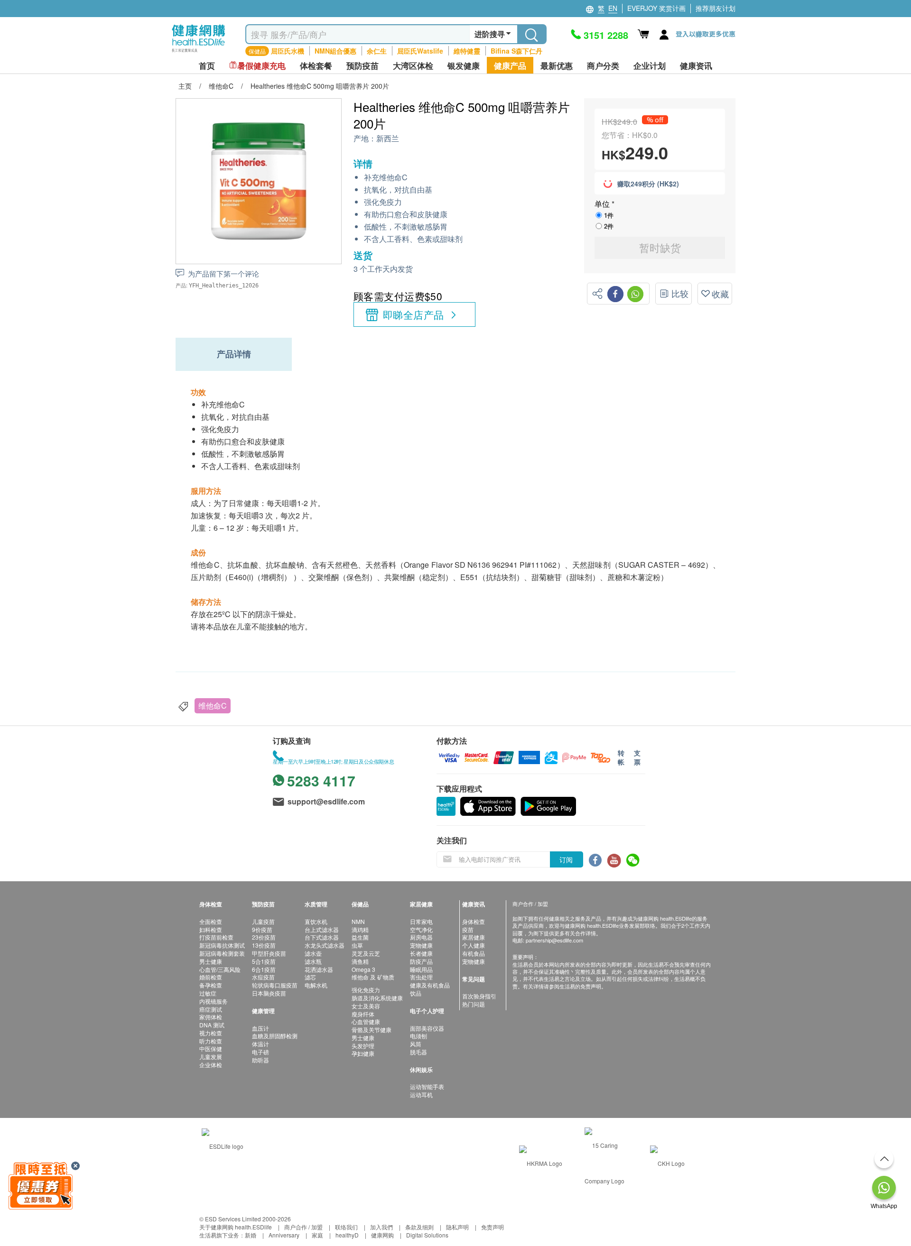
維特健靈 (467, 50)
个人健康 (473, 945)
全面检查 (210, 921)
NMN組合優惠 (335, 50)
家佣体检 (210, 1017)
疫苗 (468, 929)
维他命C (212, 705)
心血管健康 (366, 1021)
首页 (207, 65)
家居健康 (473, 937)
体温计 (260, 1044)
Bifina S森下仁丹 (516, 50)
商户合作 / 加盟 (303, 1227)
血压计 (260, 1028)
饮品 (415, 993)
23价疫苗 (264, 937)
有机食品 (473, 953)
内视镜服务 (213, 1001)
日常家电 (421, 921)
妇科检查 (210, 929)
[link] (222, 1145)
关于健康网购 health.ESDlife (235, 1227)
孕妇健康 (363, 1053)
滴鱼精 (360, 961)
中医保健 (210, 1048)
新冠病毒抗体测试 (222, 945)
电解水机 (316, 985)
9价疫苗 (262, 929)
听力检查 (210, 1041)
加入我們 (381, 1227)
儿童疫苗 (263, 921)
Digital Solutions (427, 1235)
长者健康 (421, 953)
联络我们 (346, 1227)
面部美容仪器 (427, 1028)
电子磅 (260, 1052)
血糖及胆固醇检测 (274, 1036)
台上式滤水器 (322, 929)
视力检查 (210, 1033)
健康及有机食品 (430, 985)
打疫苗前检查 (216, 937)
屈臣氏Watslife (420, 50)
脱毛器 (418, 1052)
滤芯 (310, 977)
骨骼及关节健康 (371, 1029)
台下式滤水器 (322, 937)
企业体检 (210, 1065)
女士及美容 (366, 1006)
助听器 (260, 1060)
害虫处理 (421, 977)
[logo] (198, 52)
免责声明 (492, 1227)
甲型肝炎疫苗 (269, 953)
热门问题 (473, 1004)
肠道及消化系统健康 (377, 998)
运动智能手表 (427, 1086)
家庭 (317, 1235)
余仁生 (377, 50)
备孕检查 (210, 985)
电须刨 (418, 1036)
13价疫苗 (264, 945)
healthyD (347, 1235)
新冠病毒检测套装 (222, 953)
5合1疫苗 (264, 961)
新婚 (250, 1235)
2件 (609, 226)
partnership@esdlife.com (554, 940)
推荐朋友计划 (715, 8)
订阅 (566, 859)
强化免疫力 (366, 990)
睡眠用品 (421, 969)
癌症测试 (210, 1009)
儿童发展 (210, 1056)
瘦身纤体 (363, 1014)
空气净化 (421, 929)
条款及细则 (419, 1227)
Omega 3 (363, 969)
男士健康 (210, 961)
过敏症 (207, 993)
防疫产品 (421, 961)
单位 (603, 203)
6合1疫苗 (264, 969)
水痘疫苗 (263, 977)
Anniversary (284, 1235)
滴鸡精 (360, 929)
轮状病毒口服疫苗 (274, 985)
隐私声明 (457, 1227)
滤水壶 (313, 953)
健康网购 (382, 1235)
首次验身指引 (479, 996)
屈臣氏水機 (287, 50)
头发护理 (363, 1046)
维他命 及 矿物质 (373, 977)
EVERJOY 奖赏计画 (656, 8)
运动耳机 (421, 1094)
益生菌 (360, 937)
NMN (358, 921)
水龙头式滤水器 (324, 945)
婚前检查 (210, 977)
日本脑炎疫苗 (269, 993)
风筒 (415, 1044)
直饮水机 (316, 921)
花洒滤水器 (319, 969)
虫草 (357, 945)
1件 (609, 215)
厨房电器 (421, 937)
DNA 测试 (211, 1025)
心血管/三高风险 (220, 969)
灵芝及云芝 (366, 953)
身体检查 (473, 921)
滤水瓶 (313, 961)
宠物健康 (421, 945)
